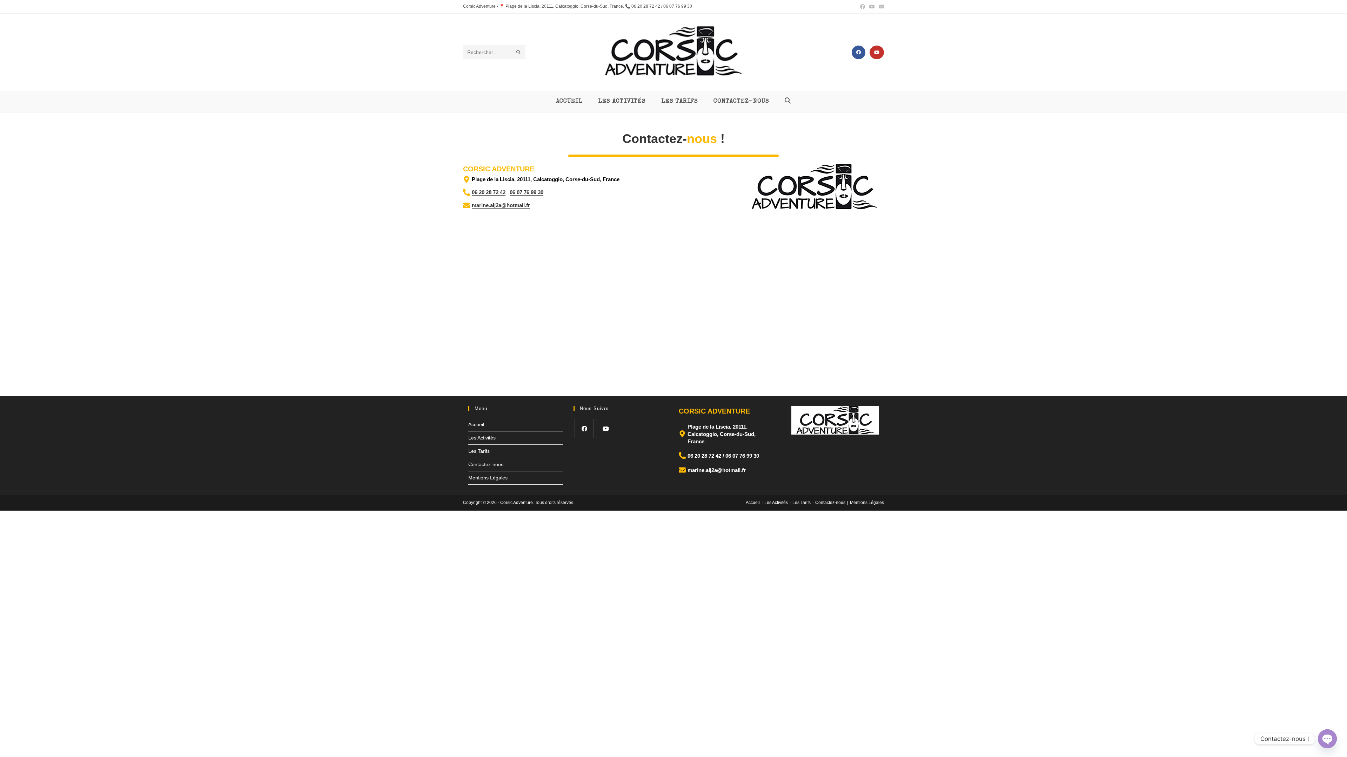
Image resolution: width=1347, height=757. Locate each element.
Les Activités (482, 438)
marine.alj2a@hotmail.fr (501, 205)
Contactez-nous (485, 464)
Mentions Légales (488, 477)
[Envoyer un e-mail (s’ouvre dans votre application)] (880, 6)
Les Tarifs (479, 451)
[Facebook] (584, 428)
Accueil (476, 424)
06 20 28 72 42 (488, 192)
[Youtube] (605, 428)
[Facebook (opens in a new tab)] (862, 6)
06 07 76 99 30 (526, 192)
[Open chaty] (1327, 738)
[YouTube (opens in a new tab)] (872, 6)
